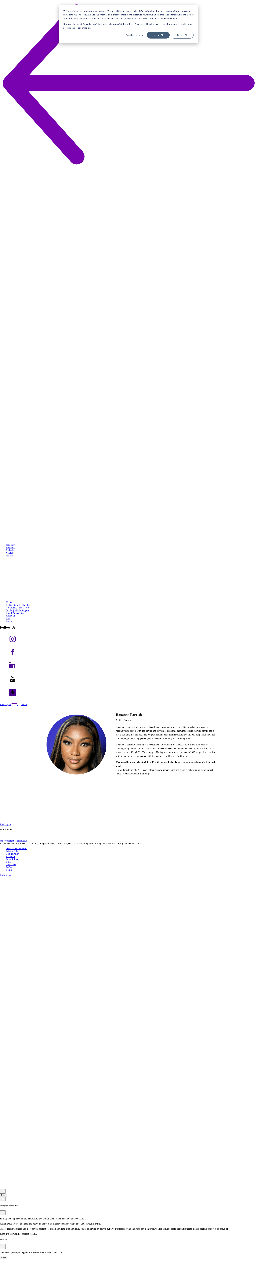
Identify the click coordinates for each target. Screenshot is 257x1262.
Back (3, 1195)
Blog (8, 618)
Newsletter (11, 864)
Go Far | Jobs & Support (17, 610)
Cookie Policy (12, 854)
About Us (10, 615)
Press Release (12, 859)
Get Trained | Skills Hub (17, 607)
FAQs (9, 867)
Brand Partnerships (15, 613)
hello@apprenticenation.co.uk (14, 840)
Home (9, 602)
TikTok (9, 555)
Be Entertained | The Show (18, 605)
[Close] (3, 1191)
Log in (7, 824)
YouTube (10, 553)
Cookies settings (134, 35)
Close (3, 1258)
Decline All (182, 35)
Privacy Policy (13, 851)
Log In (9, 621)
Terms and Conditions (16, 848)
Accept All (158, 35)
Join (2, 704)
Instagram (10, 545)
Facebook (10, 547)
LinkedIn (10, 550)
